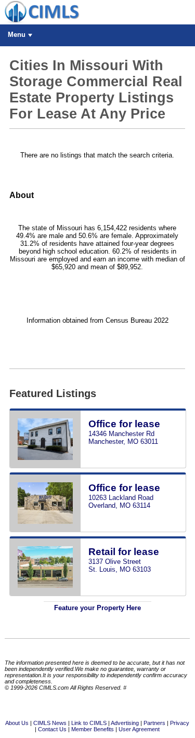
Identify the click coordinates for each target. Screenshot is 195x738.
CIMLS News (50, 723)
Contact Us (52, 729)
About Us (17, 723)
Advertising (125, 723)
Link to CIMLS (89, 723)
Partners (154, 723)
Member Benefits (92, 729)
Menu (16, 34)
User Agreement (139, 729)
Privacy (179, 723)
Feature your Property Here (97, 608)
